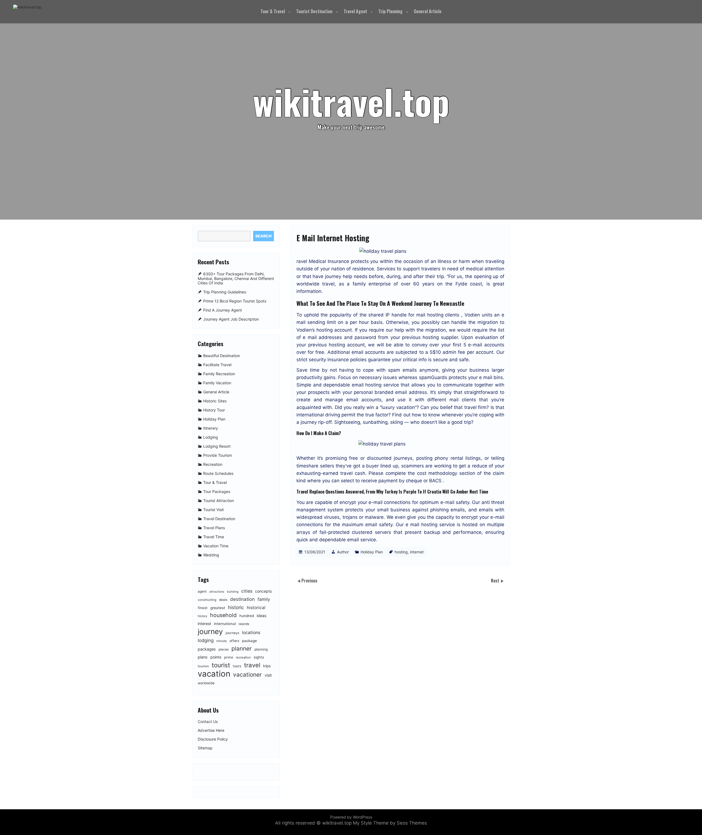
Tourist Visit (213, 509)
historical (256, 607)
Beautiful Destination (221, 355)
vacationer (247, 674)
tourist (221, 665)
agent (202, 591)
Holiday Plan (372, 552)
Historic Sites (215, 401)
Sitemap (205, 748)
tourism (203, 666)
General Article (427, 11)
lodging (206, 640)
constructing (207, 600)
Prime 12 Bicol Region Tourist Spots (234, 301)
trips (267, 666)
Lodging (210, 437)
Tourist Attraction (218, 500)
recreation (243, 657)
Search (263, 236)
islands (244, 624)
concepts (263, 591)
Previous (309, 580)
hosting (401, 552)
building (233, 591)
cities (246, 591)
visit (268, 675)
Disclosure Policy (213, 739)
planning (261, 649)
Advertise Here (211, 730)
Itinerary (210, 428)
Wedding (211, 555)
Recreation (212, 464)
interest (204, 623)
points (215, 657)
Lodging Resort (217, 446)
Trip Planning (390, 11)
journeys (232, 633)
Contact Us (208, 721)
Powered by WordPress (351, 817)
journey (210, 631)
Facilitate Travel (217, 364)
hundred (246, 615)
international (225, 623)
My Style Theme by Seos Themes (390, 823)
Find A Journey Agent (222, 310)
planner (241, 648)
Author (343, 552)
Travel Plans (214, 527)
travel (252, 665)
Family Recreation (219, 373)
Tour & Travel (273, 11)
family (263, 599)
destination (242, 599)
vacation (214, 673)
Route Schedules (218, 473)
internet (417, 552)
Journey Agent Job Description (231, 319)
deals (223, 600)
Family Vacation (217, 382)
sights (259, 657)
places (224, 649)
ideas (262, 615)
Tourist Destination (314, 11)
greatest (217, 608)
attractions (216, 591)
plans (203, 657)
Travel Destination (219, 518)
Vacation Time (215, 545)
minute (221, 641)
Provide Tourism (217, 455)
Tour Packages (216, 491)
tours (237, 666)
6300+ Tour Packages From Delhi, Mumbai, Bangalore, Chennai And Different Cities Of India (236, 278)
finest (203, 608)
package (249, 640)
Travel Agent (355, 11)
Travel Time (213, 536)
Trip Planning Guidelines (224, 292)
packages (207, 649)
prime (228, 657)
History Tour (214, 410)
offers (234, 641)
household (223, 615)
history (202, 616)
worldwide (206, 683)
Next (495, 580)
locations (251, 632)
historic (236, 607)
